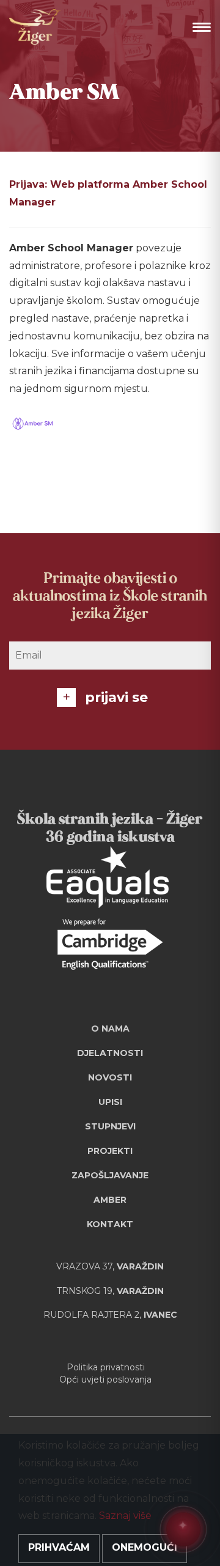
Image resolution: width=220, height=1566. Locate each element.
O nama (110, 1028)
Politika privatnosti (106, 1367)
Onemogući (144, 1547)
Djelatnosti (110, 1052)
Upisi (110, 1101)
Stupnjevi (110, 1126)
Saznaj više (125, 1515)
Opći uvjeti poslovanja (105, 1379)
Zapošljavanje (110, 1175)
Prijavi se (116, 697)
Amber (110, 1199)
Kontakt (110, 1224)
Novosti (110, 1077)
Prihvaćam (59, 1547)
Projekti (110, 1150)
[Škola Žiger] (35, 27)
